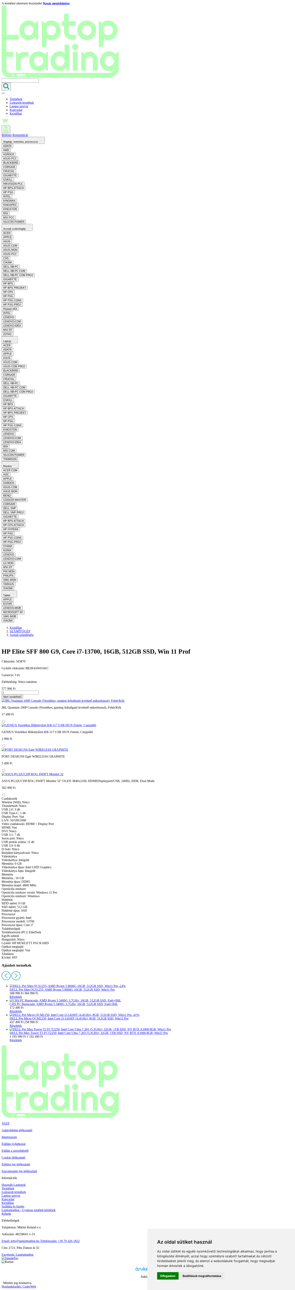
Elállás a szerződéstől (15, 1150)
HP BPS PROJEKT (14, 287)
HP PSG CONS (12, 300)
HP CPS (8, 292)
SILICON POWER (13, 221)
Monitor (8, 466)
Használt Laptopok (14, 1184)
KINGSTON (10, 209)
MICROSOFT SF (13, 612)
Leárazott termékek (22, 102)
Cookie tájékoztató (13, 1157)
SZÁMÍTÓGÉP (20, 631)
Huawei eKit (10, 308)
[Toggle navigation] (3, 93)
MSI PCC (8, 217)
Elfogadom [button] (167, 1276)
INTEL (7, 196)
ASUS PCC (10, 158)
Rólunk (6, 1213)
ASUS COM (10, 245)
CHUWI (7, 262)
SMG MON (9, 579)
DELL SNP (9, 508)
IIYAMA (7, 546)
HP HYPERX (10, 529)
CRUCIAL (8, 171)
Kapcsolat (16, 110)
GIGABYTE (10, 175)
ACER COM (10, 470)
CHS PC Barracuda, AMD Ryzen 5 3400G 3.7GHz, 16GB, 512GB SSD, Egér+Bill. (64, 1004)
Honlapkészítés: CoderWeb (19, 1286)
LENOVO (8, 317)
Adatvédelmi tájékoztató (17, 1130)
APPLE (7, 237)
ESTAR (7, 603)
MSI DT (7, 329)
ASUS (6, 241)
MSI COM (9, 450)
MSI (5, 213)
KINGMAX (9, 200)
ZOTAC (7, 334)
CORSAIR (9, 167)
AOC (6, 474)
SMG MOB (9, 616)
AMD (6, 150)
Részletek (16, 996)
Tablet (7, 595)
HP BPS (8, 283)
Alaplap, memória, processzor (21, 141)
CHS (6, 258)
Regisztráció (20, 135)
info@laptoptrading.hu (21, 1241)
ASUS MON (10, 249)
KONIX (7, 550)
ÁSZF (6, 1123)
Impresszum (9, 1137)
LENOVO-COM (12, 321)
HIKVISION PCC (13, 183)
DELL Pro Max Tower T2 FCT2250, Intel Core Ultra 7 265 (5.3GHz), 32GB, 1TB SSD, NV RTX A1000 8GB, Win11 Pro (89, 1033)
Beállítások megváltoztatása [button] (202, 1276)
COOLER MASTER (14, 499)
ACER (6, 233)
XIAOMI (8, 588)
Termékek (16, 99)
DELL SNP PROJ (13, 512)
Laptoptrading (18, 1254)
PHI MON (8, 571)
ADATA (7, 145)
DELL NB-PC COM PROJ (18, 275)
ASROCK (8, 154)
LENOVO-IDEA (12, 325)
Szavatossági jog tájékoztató (19, 1171)
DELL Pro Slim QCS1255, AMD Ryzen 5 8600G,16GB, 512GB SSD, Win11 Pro (62, 989)
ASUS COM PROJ (14, 366)
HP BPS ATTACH (13, 188)
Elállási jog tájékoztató (16, 1164)
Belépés (7, 135)
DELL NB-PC (10, 266)
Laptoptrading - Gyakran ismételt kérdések (29, 1210)
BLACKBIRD (10, 162)
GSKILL (7, 179)
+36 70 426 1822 (60, 1241)
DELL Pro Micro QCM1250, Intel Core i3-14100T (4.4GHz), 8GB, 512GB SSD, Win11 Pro (69, 1018)
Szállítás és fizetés (13, 1206)
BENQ (7, 495)
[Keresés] (6, 86)
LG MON (8, 563)
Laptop (7, 341)
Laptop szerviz (19, 106)
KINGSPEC (10, 204)
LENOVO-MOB (12, 607)
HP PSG (8, 192)
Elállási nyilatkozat (13, 1144)
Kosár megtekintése (56, 3)
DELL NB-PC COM (14, 270)
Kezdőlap (16, 113)
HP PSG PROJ (12, 304)
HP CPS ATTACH (13, 525)
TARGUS (8, 584)
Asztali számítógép (14, 228)
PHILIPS (8, 575)
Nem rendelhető (12, 696)
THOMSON (9, 459)
